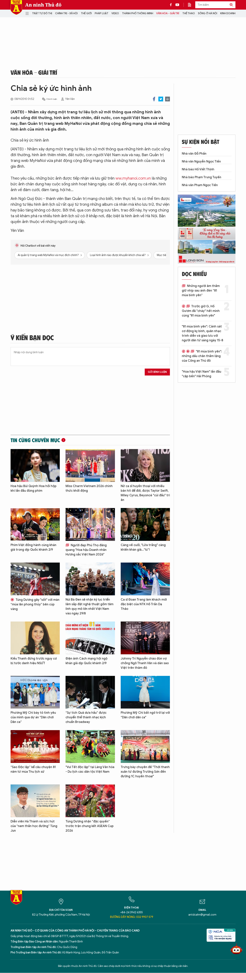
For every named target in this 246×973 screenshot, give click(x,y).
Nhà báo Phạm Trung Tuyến (201, 177)
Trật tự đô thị (42, 13)
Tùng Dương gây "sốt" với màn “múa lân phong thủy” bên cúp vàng (35, 604)
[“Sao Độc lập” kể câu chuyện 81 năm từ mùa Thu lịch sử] (35, 746)
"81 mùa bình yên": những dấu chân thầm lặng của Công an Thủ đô (202, 356)
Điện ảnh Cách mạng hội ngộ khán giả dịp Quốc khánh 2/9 (86, 661)
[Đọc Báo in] (191, 5)
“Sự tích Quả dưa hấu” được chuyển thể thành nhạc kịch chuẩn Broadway (86, 717)
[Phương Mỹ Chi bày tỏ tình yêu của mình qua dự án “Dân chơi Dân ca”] (35, 692)
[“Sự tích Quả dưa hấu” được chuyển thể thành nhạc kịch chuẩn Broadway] (90, 692)
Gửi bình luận (157, 372)
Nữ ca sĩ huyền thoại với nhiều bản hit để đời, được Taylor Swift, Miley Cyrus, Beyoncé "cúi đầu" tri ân (145, 493)
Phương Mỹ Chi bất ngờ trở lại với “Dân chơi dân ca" (145, 715)
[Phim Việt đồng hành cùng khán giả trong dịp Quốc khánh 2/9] (35, 524)
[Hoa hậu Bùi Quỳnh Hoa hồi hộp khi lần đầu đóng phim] (35, 465)
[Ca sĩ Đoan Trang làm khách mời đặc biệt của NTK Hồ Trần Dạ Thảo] (145, 579)
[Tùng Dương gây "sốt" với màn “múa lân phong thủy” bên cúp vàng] (35, 579)
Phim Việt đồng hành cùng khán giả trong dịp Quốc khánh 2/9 (33, 547)
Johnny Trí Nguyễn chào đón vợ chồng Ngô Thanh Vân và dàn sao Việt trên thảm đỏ (145, 663)
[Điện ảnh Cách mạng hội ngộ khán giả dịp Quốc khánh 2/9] (90, 638)
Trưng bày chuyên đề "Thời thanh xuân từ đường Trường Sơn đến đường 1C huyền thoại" (145, 771)
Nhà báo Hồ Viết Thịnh (198, 169)
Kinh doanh (227, 13)
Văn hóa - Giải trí (167, 13)
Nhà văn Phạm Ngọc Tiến (200, 185)
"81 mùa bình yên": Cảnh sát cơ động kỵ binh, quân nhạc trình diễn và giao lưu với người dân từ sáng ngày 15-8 (202, 333)
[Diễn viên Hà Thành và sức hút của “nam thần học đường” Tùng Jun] (35, 800)
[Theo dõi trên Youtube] (177, 4)
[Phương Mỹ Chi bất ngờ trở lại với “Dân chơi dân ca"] (145, 692)
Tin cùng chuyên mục (35, 440)
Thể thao (188, 13)
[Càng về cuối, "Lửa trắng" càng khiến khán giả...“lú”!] (145, 524)
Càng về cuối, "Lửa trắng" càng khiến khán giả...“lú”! (143, 547)
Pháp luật (101, 13)
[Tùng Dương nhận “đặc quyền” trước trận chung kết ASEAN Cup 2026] (90, 800)
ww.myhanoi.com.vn (133, 178)
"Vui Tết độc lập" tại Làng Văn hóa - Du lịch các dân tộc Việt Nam (90, 769)
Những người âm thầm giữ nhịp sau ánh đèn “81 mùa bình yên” (201, 290)
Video (115, 13)
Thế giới (86, 13)
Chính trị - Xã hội (66, 13)
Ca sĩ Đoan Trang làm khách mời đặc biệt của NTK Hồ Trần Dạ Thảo (144, 604)
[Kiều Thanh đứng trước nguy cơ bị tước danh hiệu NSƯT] (35, 638)
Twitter (160, 99)
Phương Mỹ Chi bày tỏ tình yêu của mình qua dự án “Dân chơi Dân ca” (33, 717)
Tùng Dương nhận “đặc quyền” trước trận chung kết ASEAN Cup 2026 (90, 826)
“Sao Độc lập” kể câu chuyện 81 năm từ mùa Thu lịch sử (33, 769)
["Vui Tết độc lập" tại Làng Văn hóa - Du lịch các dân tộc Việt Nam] (90, 746)
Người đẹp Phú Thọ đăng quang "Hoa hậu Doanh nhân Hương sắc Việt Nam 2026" (86, 549)
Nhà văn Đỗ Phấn (194, 154)
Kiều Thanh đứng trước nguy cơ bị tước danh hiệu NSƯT (34, 661)
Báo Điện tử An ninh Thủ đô (16, 7)
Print (167, 99)
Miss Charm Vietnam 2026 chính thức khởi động (89, 488)
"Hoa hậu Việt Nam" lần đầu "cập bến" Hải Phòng (201, 374)
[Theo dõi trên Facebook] (172, 4)
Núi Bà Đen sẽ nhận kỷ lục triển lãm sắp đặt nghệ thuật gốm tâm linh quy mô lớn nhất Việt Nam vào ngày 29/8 (89, 606)
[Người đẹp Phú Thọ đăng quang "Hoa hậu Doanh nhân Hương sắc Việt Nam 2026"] (90, 524)
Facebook (154, 99)
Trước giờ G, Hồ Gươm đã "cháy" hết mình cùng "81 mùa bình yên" (201, 310)
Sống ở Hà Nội (207, 13)
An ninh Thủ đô (43, 4)
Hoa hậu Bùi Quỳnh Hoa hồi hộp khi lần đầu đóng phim (34, 488)
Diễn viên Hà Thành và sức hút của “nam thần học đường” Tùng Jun (34, 826)
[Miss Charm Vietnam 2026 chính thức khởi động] (90, 465)
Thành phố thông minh (137, 13)
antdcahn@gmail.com (202, 914)
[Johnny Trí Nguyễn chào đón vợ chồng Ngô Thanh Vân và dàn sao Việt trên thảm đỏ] (145, 638)
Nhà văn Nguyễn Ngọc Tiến (201, 161)
